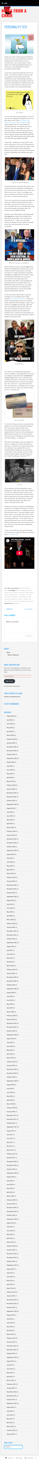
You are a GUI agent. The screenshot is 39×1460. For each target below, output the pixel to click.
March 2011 (10, 1426)
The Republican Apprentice (26, 601)
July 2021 (9, 950)
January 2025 (11, 789)
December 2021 (11, 931)
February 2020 (11, 1015)
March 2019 (10, 1058)
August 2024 (10, 808)
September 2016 (12, 1173)
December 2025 (11, 747)
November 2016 (11, 1165)
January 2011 (11, 1434)
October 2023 (11, 846)
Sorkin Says (9, 609)
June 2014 (10, 1276)
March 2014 (10, 1288)
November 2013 (11, 1303)
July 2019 (9, 1042)
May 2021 (10, 958)
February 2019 (11, 1061)
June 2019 (10, 1046)
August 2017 (10, 1131)
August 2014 (10, 1269)
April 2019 (10, 1054)
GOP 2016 (25, 592)
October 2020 (11, 985)
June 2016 (10, 1184)
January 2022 (11, 927)
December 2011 (11, 1392)
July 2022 (9, 904)
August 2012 (10, 1361)
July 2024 (9, 812)
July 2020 (9, 996)
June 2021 (10, 954)
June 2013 (10, 1322)
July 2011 (9, 1411)
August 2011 (10, 1407)
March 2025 (10, 781)
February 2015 (11, 1246)
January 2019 (11, 1065)
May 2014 (10, 1280)
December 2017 (11, 1115)
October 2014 (11, 1261)
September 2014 (12, 1265)
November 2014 (11, 1257)
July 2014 (9, 1273)
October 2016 (11, 1169)
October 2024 (11, 800)
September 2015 (12, 1219)
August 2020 (10, 992)
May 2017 (10, 1142)
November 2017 (11, 1119)
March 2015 (10, 1242)
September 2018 (12, 1081)
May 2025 (10, 773)
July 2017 (9, 1134)
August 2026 (10, 716)
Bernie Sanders (20, 590)
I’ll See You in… (29, 609)
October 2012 (11, 1353)
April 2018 (10, 1100)
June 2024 (10, 816)
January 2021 (11, 973)
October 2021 (11, 939)
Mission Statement (13, 655)
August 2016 (10, 1177)
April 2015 (10, 1238)
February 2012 (11, 1384)
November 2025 (11, 750)
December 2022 (11, 885)
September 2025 (12, 758)
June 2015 (10, 1230)
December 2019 (11, 1023)
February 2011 (11, 1430)
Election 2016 (17, 592)
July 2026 (9, 720)
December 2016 (11, 1161)
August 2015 (10, 1223)
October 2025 (11, 754)
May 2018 (10, 1096)
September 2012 (12, 1357)
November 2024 (11, 796)
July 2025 (9, 766)
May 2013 (10, 1326)
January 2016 (11, 1203)
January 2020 (11, 1019)
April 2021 (10, 962)
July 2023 (9, 858)
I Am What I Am (13, 534)
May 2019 (10, 1050)
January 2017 (11, 1157)
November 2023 (11, 843)
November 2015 (11, 1211)
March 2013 (10, 1334)
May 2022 (10, 912)
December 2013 (11, 1299)
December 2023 (11, 839)
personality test (13, 599)
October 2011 (11, 1399)
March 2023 (10, 873)
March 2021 (10, 965)
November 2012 (11, 1349)
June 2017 (10, 1138)
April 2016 (10, 1192)
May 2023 (10, 866)
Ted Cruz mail (12, 601)
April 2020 (10, 1008)
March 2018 (10, 1104)
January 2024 (11, 835)
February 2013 (11, 1338)
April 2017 (10, 1146)
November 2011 (11, 1395)
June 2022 (10, 908)
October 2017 (11, 1123)
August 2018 (10, 1084)
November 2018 (11, 1073)
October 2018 (11, 1077)
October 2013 (11, 1307)
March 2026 (10, 735)
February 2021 (11, 969)
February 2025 (11, 785)
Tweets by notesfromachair (12, 696)
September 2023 (12, 850)
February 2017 (11, 1154)
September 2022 (12, 896)
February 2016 (11, 1200)
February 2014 (11, 1292)
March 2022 (10, 919)
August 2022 (10, 900)
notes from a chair (14, 13)
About (8, 652)
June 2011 (10, 1415)
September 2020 (12, 988)
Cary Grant (29, 590)
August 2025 (10, 762)
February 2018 (11, 1107)
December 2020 (11, 977)
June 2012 (10, 1369)
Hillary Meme (14, 594)
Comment (28, 636)
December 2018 (11, 1069)
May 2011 (10, 1419)
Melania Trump (16, 597)
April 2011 (10, 1422)
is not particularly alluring (17, 298)
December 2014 (11, 1253)
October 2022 (11, 892)
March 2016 (10, 1196)
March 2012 (10, 1380)
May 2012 (10, 1372)
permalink (16, 603)
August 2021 (10, 946)
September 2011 (12, 1403)
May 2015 (10, 1234)
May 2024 (10, 820)
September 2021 (12, 942)
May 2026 (10, 727)
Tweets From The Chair (13, 693)
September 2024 (12, 804)
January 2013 (11, 1342)
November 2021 (11, 935)
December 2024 (11, 793)
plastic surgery (23, 599)
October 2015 (11, 1215)
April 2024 (10, 823)
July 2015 (9, 1226)
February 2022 (11, 923)
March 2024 (10, 827)
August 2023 (10, 854)
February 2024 (11, 831)
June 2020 (10, 1000)
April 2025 (10, 777)
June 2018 (10, 1092)
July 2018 (9, 1088)
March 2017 (10, 1150)
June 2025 (10, 770)
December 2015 (11, 1207)
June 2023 (10, 862)
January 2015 (11, 1250)
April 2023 (10, 869)
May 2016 (10, 1188)
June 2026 (10, 723)
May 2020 (10, 1004)
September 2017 (12, 1127)
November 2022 (11, 889)
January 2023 (11, 881)
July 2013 (9, 1319)
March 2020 (10, 1012)
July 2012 (9, 1365)
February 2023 (11, 877)
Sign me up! (9, 681)
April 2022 (10, 916)
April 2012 (10, 1376)
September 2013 (12, 1311)
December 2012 (11, 1346)
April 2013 (10, 1330)
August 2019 (10, 1038)
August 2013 (10, 1315)
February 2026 (11, 739)
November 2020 (11, 981)
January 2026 (11, 743)
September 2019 (12, 1035)
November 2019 (11, 1027)
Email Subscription (11, 665)
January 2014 (11, 1296)
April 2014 (10, 1284)
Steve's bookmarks (11, 704)
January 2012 (11, 1388)
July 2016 (9, 1180)
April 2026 (10, 731)
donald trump (8, 592)
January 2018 (11, 1111)
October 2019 (11, 1031)
